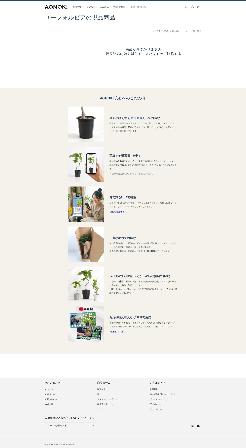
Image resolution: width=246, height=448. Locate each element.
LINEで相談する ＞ (118, 212)
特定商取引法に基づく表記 (162, 394)
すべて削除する (168, 53)
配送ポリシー (156, 404)
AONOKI (54, 444)
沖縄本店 (49, 404)
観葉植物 (101, 389)
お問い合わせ (51, 399)
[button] (78, 7)
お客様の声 (50, 394)
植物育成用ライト (105, 404)
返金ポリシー (156, 409)
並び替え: (156, 31)
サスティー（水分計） (107, 399)
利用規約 (154, 389)
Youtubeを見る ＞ (117, 332)
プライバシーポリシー (160, 399)
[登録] (93, 425)
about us (49, 389)
